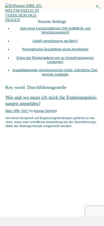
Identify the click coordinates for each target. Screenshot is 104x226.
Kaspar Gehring (45, 111)
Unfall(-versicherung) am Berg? (55, 41)
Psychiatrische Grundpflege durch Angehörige (55, 49)
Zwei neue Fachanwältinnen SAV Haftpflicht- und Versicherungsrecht (55, 30)
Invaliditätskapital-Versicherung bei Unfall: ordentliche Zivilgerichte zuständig (55, 72)
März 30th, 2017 (17, 111)
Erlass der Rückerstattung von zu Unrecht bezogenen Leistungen (55, 60)
